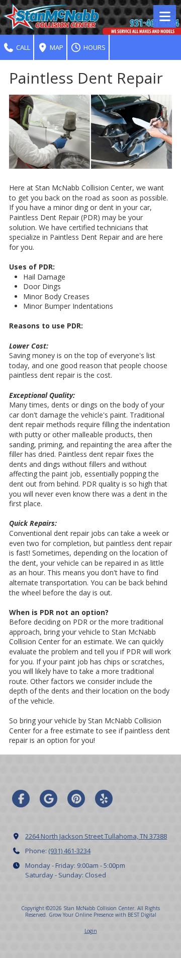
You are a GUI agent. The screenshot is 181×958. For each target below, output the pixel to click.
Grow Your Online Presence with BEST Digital (102, 914)
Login (90, 930)
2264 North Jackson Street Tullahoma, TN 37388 (96, 836)
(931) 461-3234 (69, 850)
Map (55, 47)
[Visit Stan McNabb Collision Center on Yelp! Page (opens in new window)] (104, 798)
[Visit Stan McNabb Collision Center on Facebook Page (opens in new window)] (21, 798)
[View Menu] (164, 16)
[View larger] (90, 132)
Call (22, 47)
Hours (94, 47)
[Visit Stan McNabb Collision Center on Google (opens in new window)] (48, 798)
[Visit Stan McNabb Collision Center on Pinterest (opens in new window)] (76, 798)
